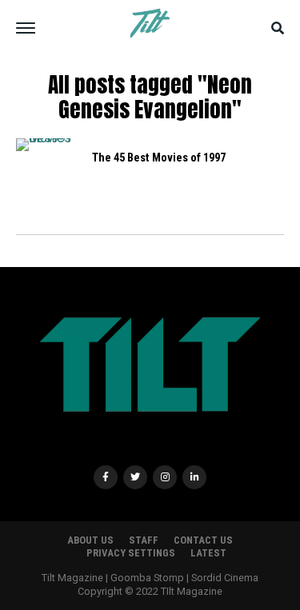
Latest (208, 553)
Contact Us (203, 540)
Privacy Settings (130, 553)
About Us (90, 540)
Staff (143, 540)
